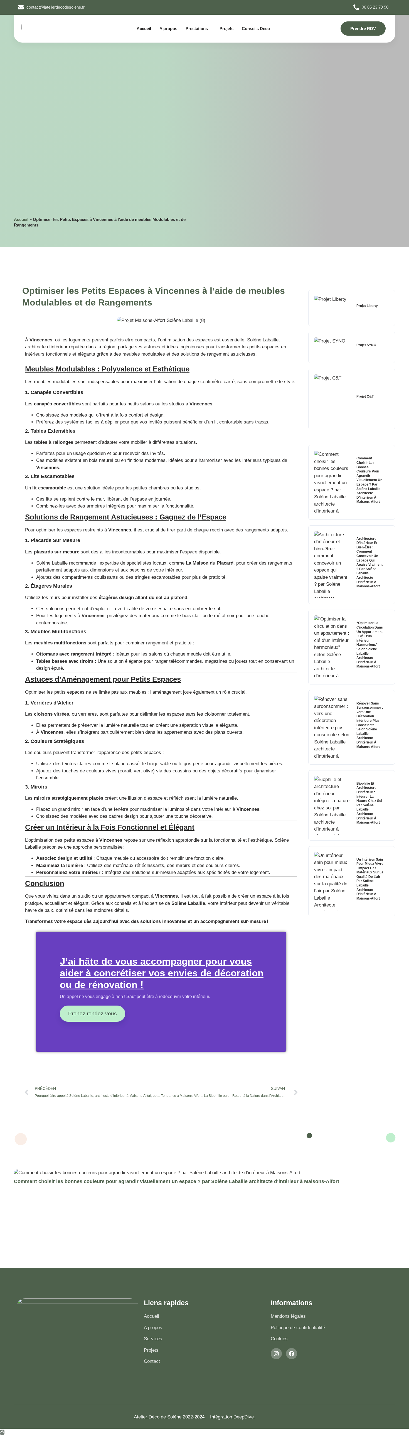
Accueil (144, 28)
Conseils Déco (256, 28)
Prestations (197, 28)
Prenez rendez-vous (92, 1013)
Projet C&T (365, 396)
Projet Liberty (367, 306)
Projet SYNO (366, 345)
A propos (168, 28)
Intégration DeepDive (232, 1417)
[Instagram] (276, 1353)
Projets (226, 28)
